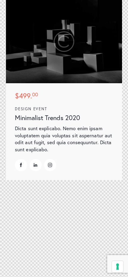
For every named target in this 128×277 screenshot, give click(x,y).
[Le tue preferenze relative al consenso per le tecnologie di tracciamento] (117, 266)
